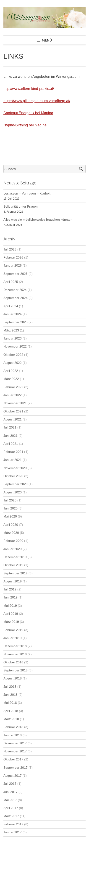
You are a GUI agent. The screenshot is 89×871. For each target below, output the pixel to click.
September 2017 (15, 767)
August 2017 (12, 775)
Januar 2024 (12, 314)
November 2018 (15, 654)
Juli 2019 (9, 589)
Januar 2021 (12, 460)
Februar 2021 (13, 452)
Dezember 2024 (15, 290)
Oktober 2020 (13, 476)
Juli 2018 (9, 686)
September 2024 (15, 298)
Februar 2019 (13, 630)
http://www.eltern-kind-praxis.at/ (28, 89)
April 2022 (10, 371)
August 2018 (12, 678)
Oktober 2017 (13, 759)
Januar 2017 (12, 832)
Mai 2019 (10, 605)
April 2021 (10, 443)
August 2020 (12, 492)
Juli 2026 (9, 249)
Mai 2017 (10, 800)
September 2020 (15, 484)
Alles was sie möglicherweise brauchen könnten (37, 219)
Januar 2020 (12, 549)
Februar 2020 (13, 541)
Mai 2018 (10, 702)
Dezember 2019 (15, 557)
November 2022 (15, 346)
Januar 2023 (12, 338)
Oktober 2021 (13, 411)
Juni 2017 (10, 792)
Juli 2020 (9, 500)
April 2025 (10, 282)
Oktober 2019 (13, 565)
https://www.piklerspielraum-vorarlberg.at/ (36, 101)
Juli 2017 (9, 783)
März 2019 (11, 621)
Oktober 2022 (13, 354)
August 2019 (12, 581)
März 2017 (11, 816)
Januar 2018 (12, 735)
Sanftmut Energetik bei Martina (28, 113)
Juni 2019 (10, 597)
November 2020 (15, 468)
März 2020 (11, 532)
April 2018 (10, 711)
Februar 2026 (13, 257)
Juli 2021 (9, 427)
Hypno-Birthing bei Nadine (25, 125)
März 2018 (11, 719)
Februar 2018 (13, 727)
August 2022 (12, 363)
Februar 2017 (13, 824)
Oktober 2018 (13, 662)
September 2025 (15, 273)
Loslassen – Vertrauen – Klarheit (26, 193)
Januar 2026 (12, 265)
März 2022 (11, 379)
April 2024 (10, 306)
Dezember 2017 (15, 743)
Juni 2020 (10, 508)
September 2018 (15, 670)
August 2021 (12, 419)
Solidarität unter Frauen (20, 206)
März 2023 (11, 330)
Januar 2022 (12, 395)
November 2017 (15, 751)
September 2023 (15, 322)
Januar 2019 (12, 638)
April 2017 (10, 808)
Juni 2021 (10, 435)
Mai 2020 (10, 516)
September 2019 (15, 573)
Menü (47, 40)
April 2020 (10, 524)
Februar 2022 (13, 387)
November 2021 (15, 403)
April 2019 (10, 613)
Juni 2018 (10, 694)
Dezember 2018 (15, 646)
